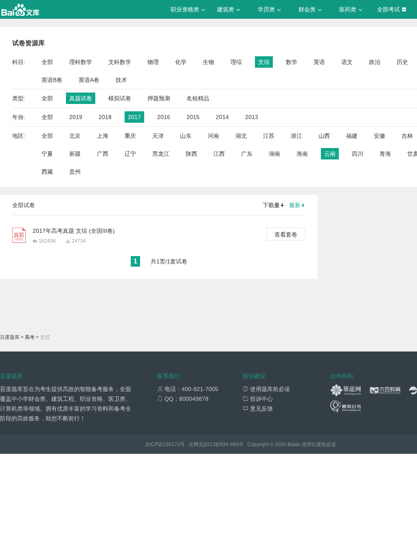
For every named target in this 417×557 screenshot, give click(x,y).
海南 (302, 153)
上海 (102, 136)
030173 (171, 444)
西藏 (47, 171)
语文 (347, 62)
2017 (134, 117)
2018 (105, 117)
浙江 (296, 136)
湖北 (241, 136)
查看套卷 (285, 234)
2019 (75, 117)
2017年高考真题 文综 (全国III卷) (74, 231)
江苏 (268, 136)
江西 (219, 153)
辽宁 (130, 153)
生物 (208, 62)
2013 (251, 117)
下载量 (271, 205)
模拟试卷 (119, 98)
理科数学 (80, 62)
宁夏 (47, 153)
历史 (402, 62)
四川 (357, 153)
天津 (158, 136)
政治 (374, 62)
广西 (102, 153)
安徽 (379, 136)
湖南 (274, 153)
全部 (47, 62)
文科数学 (119, 62)
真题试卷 (80, 98)
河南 (213, 136)
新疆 (75, 153)
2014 (222, 117)
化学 (181, 62)
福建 (352, 136)
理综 (236, 62)
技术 (121, 80)
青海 (385, 153)
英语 (319, 62)
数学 (291, 62)
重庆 (130, 136)
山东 (185, 136)
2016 (163, 117)
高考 (30, 337)
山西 (324, 136)
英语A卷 (89, 80)
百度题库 (10, 337)
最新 (295, 205)
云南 (330, 153)
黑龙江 (160, 153)
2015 (193, 117)
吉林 (407, 136)
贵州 (75, 171)
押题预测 (158, 98)
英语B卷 (52, 80)
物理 (153, 62)
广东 (246, 153)
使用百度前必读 (319, 444)
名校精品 (198, 98)
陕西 (191, 153)
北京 (75, 136)
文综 (264, 62)
